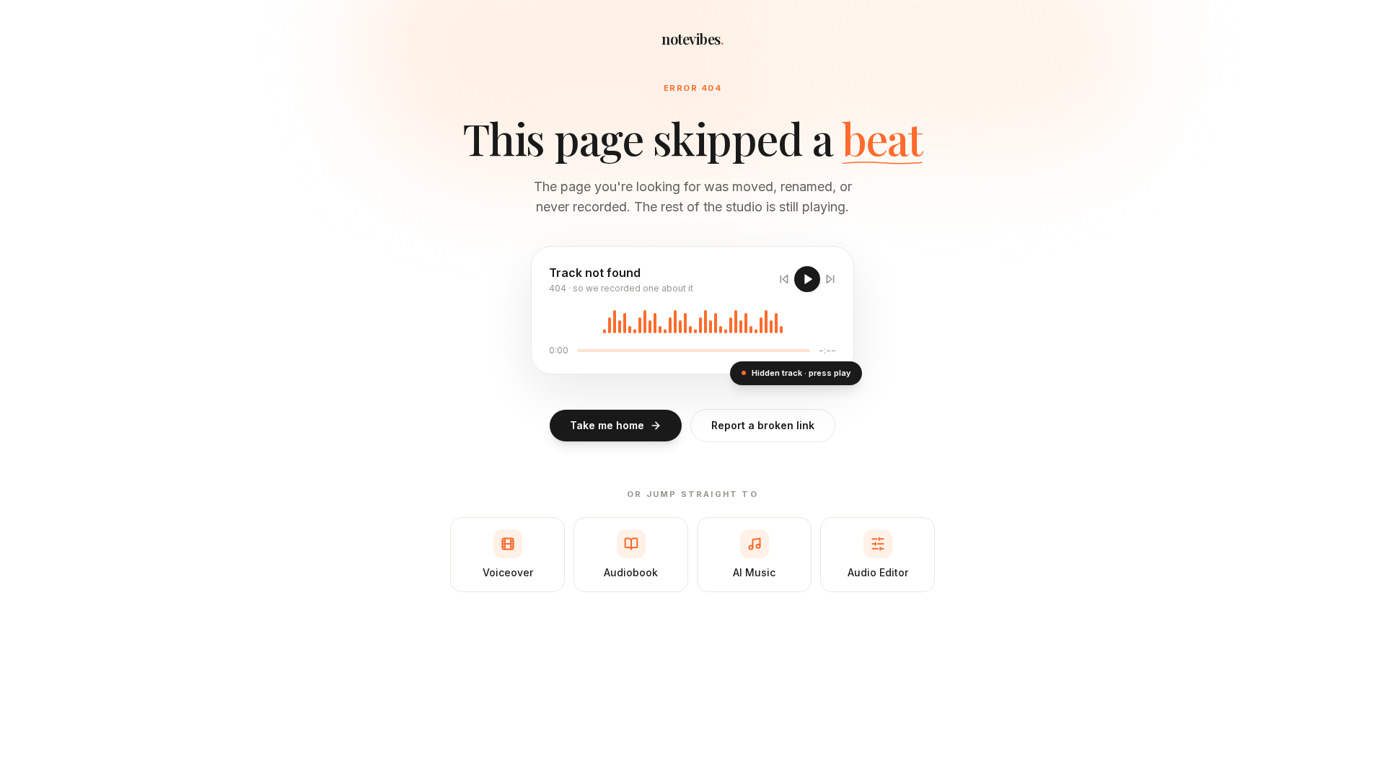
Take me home (607, 425)
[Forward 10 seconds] (830, 279)
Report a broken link (762, 425)
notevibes (692, 38)
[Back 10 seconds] (784, 279)
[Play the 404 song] (807, 279)
